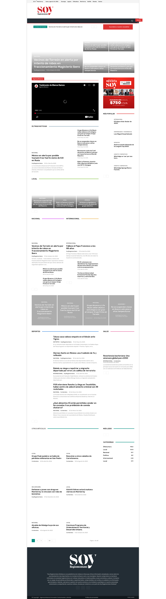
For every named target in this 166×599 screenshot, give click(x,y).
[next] (95, 27)
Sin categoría (36, 487)
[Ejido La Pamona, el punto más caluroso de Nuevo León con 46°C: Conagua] (71, 164)
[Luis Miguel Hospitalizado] (107, 133)
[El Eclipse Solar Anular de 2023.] (107, 121)
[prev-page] (33, 211)
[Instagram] (131, 1)
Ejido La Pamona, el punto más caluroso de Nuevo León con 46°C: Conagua (87, 163)
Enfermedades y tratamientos (123, 131)
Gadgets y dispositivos (120, 154)
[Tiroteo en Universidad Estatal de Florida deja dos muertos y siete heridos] (71, 275)
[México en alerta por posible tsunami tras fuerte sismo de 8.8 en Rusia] (96, 40)
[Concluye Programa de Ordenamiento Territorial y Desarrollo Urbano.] (82, 510)
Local (65, 200)
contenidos (63, 392)
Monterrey (88, 64)
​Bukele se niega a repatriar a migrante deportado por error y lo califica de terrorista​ (74, 369)
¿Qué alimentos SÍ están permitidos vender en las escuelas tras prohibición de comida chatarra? (74, 405)
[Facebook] (128, 1)
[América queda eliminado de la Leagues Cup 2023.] (107, 144)
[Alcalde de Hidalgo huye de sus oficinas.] (48, 510)
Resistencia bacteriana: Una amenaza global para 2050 (116, 357)
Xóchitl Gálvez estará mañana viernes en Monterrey (79, 490)
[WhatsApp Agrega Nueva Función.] (107, 168)
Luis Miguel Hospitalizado (123, 134)
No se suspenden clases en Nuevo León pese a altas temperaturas (86, 143)
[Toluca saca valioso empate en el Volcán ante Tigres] (42, 342)
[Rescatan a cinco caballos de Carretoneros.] (82, 441)
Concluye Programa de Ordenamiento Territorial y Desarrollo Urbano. (78, 527)
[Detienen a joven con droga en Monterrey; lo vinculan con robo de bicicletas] (48, 475)
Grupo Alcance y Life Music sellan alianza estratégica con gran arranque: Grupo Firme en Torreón (86, 132)
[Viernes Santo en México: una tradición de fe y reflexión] (42, 358)
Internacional (71, 243)
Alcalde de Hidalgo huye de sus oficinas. (45, 526)
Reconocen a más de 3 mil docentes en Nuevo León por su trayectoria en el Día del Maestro (87, 153)
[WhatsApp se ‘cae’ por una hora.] (107, 156)
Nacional (37, 56)
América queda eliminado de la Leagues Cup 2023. (124, 145)
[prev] (92, 27)
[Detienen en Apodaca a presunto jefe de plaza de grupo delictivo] (88, 195)
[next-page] (36, 211)
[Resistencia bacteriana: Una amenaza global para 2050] (118, 344)
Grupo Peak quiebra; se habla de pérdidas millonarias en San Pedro (46, 457)
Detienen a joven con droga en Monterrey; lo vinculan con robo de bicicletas (47, 491)
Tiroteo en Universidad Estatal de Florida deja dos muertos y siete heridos (87, 274)
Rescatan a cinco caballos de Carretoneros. (78, 457)
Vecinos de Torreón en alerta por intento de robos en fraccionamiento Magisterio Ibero (47, 249)
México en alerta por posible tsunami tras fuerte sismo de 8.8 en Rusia (47, 157)
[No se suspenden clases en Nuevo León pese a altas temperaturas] (96, 62)
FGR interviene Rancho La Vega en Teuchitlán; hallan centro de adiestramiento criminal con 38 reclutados (75, 386)
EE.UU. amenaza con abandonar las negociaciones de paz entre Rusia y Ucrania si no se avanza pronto (87, 264)
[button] (132, 21)
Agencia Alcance (38, 79)
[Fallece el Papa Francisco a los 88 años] (82, 231)
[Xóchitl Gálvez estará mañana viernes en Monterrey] (82, 475)
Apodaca (87, 200)
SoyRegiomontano (37, 163)
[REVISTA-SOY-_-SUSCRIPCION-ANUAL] (118, 92)
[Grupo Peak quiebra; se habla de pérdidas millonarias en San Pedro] (48, 441)
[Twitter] (133, 1)
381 (50, 540)
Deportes (117, 142)
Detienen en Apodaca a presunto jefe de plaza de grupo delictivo (87, 204)
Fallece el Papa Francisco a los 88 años (80, 247)
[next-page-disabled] (107, 435)
